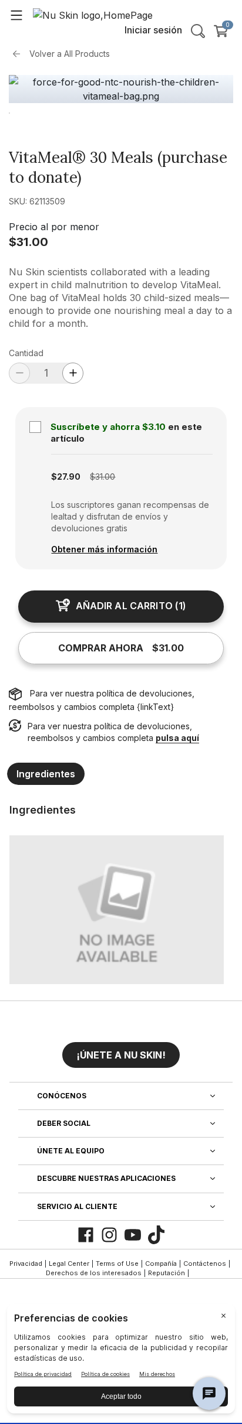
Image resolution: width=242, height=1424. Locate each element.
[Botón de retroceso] (19, 54)
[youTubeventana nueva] (132, 1234)
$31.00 (28, 242)
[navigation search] (198, 31)
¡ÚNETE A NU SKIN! (121, 1055)
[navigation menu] (16, 14)
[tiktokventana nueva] (156, 1234)
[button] (121, 1050)
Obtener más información (104, 549)
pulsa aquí (177, 738)
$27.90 (65, 477)
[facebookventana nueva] (85, 1234)
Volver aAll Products (69, 54)
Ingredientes (45, 774)
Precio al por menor (54, 227)
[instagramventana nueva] (109, 1234)
